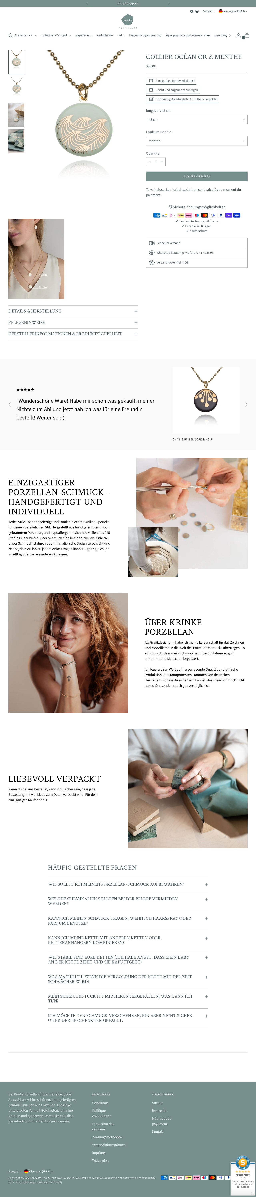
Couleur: (159, 132)
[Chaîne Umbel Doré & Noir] (206, 400)
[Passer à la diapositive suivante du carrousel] (246, 404)
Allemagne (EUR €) (234, 11)
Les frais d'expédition (181, 189)
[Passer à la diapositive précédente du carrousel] (9, 404)
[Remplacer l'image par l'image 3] (16, 115)
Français (208, 11)
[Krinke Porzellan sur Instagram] (197, 11)
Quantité (152, 153)
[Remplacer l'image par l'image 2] (16, 89)
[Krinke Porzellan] (128, 21)
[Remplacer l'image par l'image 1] (16, 62)
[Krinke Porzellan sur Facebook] (192, 11)
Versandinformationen (109, 1144)
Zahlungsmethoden (107, 1137)
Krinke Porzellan (39, 1178)
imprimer (99, 1152)
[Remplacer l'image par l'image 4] (16, 141)
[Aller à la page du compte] (237, 35)
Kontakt (158, 1131)
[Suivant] (168, 3)
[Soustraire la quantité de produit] (149, 162)
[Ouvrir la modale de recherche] (11, 35)
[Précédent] (87, 3)
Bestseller (159, 1110)
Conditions (100, 1102)
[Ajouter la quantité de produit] (161, 162)
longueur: (158, 110)
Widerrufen (100, 1160)
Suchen (157, 1102)
